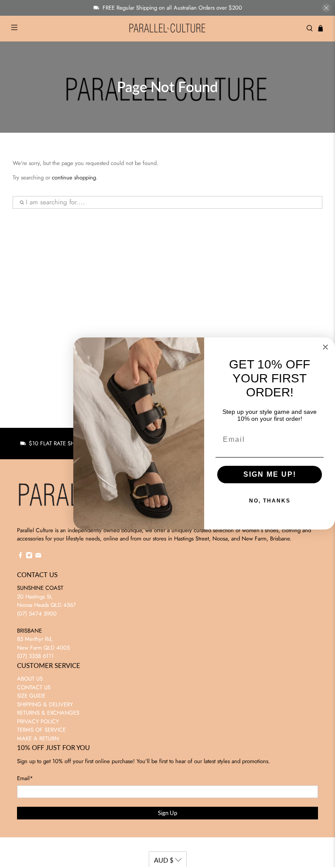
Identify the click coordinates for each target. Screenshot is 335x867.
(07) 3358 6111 (35, 656)
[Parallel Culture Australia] (167, 28)
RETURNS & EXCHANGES (48, 713)
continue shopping (74, 177)
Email (25, 778)
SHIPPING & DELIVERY (45, 704)
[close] (326, 7)
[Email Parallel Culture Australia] (38, 556)
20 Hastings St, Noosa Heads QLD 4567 (46, 600)
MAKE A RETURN (38, 738)
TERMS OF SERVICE (41, 730)
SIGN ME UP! (269, 474)
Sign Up (167, 812)
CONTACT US (34, 687)
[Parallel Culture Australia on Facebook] (20, 556)
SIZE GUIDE (31, 696)
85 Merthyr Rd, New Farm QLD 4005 (43, 643)
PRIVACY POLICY (38, 721)
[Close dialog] (325, 347)
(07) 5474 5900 (37, 613)
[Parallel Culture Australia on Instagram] (29, 556)
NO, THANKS (270, 501)
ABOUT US (30, 678)
